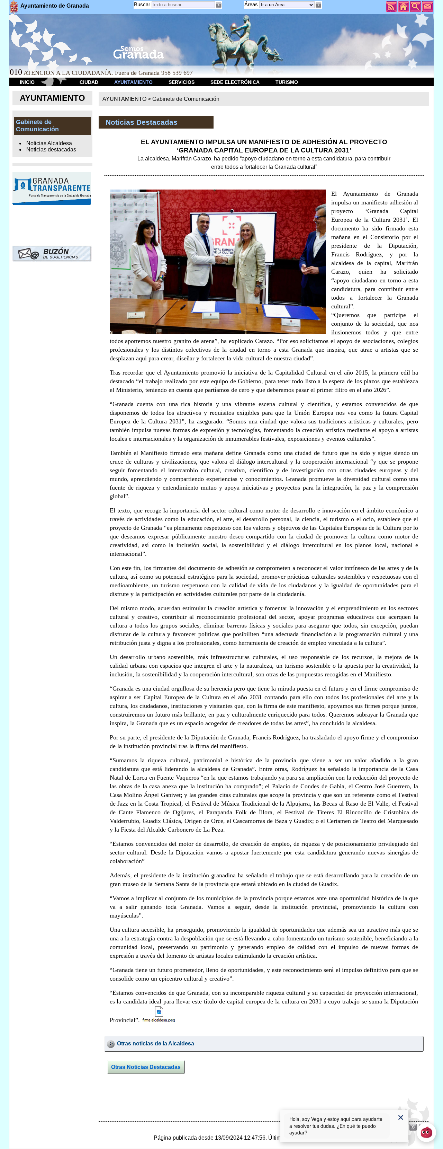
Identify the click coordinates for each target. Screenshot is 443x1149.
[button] (318, 5)
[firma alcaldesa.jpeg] (159, 1015)
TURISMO (286, 82)
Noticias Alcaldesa (49, 143)
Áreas (251, 4)
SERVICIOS (182, 82)
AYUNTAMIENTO (133, 82)
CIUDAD (89, 82)
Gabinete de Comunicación (185, 99)
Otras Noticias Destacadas (146, 1067)
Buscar (142, 4)
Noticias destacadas (51, 149)
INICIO (27, 82)
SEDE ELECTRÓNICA (235, 82)
